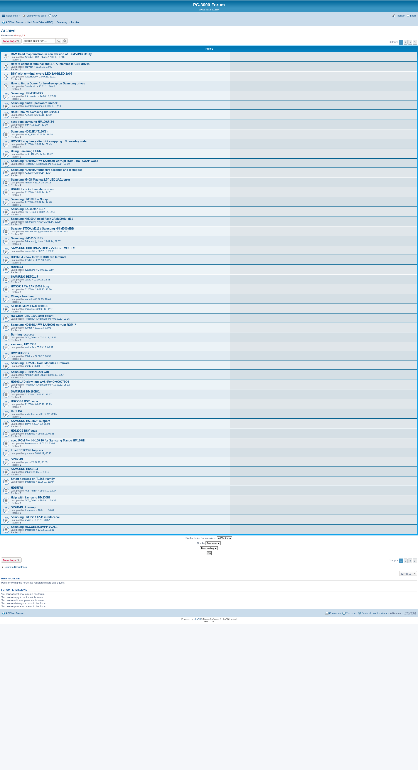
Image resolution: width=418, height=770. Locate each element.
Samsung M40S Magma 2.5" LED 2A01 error (40, 179)
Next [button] (415, 42)
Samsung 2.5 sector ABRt (28, 209)
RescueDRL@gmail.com (38, 164)
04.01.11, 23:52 (42, 520)
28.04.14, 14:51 (43, 192)
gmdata (28, 453)
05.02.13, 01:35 (61, 318)
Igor (27, 462)
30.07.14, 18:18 (44, 134)
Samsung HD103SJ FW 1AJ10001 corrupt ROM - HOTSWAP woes (54, 161)
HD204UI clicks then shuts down (32, 189)
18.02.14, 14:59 (47, 212)
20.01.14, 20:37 (61, 231)
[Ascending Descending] (209, 548)
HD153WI (17, 487)
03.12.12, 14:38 (48, 337)
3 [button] (410, 42)
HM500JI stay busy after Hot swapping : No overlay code (48, 141)
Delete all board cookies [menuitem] (374, 613)
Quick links (12, 15)
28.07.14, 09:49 (43, 144)
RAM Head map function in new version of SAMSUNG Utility (51, 54)
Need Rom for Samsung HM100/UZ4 (35, 112)
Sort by (201, 543)
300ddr (28, 327)
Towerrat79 (31, 76)
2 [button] (405, 42)
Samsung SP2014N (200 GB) (30, 372)
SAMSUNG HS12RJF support (30, 421)
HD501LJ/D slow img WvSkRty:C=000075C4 (40, 381)
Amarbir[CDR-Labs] (35, 57)
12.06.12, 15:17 (43, 394)
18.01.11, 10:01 (46, 510)
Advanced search (65, 41)
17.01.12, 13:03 (47, 443)
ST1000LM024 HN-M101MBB (29, 306)
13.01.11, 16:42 (47, 86)
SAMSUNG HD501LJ (24, 276)
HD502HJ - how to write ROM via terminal (38, 257)
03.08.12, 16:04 (56, 375)
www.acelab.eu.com (209, 9)
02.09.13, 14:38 (42, 279)
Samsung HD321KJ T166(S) (29, 131)
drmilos (28, 260)
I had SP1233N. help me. (27, 450)
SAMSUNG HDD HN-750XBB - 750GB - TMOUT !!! (43, 248)
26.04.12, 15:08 (42, 424)
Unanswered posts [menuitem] (37, 15)
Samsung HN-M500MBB (27, 93)
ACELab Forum (15, 22)
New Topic (10, 41)
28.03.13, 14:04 (45, 309)
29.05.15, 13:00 (44, 66)
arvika (28, 520)
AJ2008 (29, 115)
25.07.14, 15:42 (44, 154)
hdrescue (30, 309)
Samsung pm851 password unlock (34, 103)
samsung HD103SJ (23, 344)
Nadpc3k (29, 347)
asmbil (28, 366)
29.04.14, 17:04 (43, 172)
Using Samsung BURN (26, 151)
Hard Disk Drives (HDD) (40, 22)
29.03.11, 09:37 (48, 500)
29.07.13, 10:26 (43, 289)
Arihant (28, 182)
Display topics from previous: (201, 538)
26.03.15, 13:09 (43, 115)
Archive (75, 22)
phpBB (197, 619)
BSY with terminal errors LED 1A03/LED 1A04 (41, 73)
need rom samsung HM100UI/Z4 (32, 121)
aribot (27, 472)
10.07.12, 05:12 (61, 384)
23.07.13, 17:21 (47, 76)
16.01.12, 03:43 (43, 453)
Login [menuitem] (413, 15)
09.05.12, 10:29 (43, 404)
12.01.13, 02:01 (43, 327)
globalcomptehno (33, 106)
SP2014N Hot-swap (23, 507)
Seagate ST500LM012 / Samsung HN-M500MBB (42, 228)
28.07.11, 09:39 (39, 462)
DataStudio (30, 86)
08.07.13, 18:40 (42, 299)
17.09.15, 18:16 (56, 57)
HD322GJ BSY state (24, 430)
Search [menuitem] (414, 22)
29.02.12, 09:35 (46, 433)
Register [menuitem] (400, 15)
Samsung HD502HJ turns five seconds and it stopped (47, 169)
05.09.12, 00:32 (45, 347)
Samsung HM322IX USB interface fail (36, 517)
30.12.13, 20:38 (46, 251)
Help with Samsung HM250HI (30, 497)
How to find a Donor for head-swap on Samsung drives (48, 83)
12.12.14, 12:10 (39, 124)
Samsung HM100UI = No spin (30, 199)
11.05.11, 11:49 (46, 481)
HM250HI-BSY (20, 353)
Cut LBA (16, 411)
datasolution (31, 96)
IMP (27, 124)
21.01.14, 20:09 (52, 221)
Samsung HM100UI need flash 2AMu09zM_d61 (42, 218)
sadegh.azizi (31, 414)
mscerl (28, 299)
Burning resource (22, 334)
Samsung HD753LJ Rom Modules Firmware (40, 363)
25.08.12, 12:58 (42, 366)
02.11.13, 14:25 (43, 260)
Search (58, 41)
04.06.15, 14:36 (53, 106)
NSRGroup (30, 212)
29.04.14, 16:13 (43, 182)
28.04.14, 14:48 (43, 202)
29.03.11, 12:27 (48, 490)
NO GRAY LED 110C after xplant (32, 315)
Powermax (30, 443)
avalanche (30, 269)
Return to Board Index (15, 567)
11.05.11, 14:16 (41, 472)
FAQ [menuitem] (54, 15)
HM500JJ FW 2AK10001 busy (30, 286)
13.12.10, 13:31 (46, 529)
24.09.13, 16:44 (46, 269)
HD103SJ (17, 266)
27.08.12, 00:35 (43, 356)
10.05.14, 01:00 (61, 164)
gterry (28, 424)
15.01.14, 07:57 (52, 241)
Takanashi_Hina (33, 221)
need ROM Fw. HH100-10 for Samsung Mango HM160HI (48, 440)
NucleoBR (30, 251)
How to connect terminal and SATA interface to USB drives (50, 63)
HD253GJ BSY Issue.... (26, 401)
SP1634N (17, 459)
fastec (28, 279)
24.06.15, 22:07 (48, 96)
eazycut (29, 66)
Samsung (62, 22)
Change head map (23, 296)
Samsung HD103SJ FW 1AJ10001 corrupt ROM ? (43, 324)
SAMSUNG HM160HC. (25, 391)
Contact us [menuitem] (335, 613)
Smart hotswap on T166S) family (33, 478)
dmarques (30, 433)
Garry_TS (19, 35)
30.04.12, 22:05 (48, 414)
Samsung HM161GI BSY (27, 238)
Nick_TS (29, 134)
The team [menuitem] (351, 613)
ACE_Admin (31, 337)
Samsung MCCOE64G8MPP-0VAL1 (34, 526)
